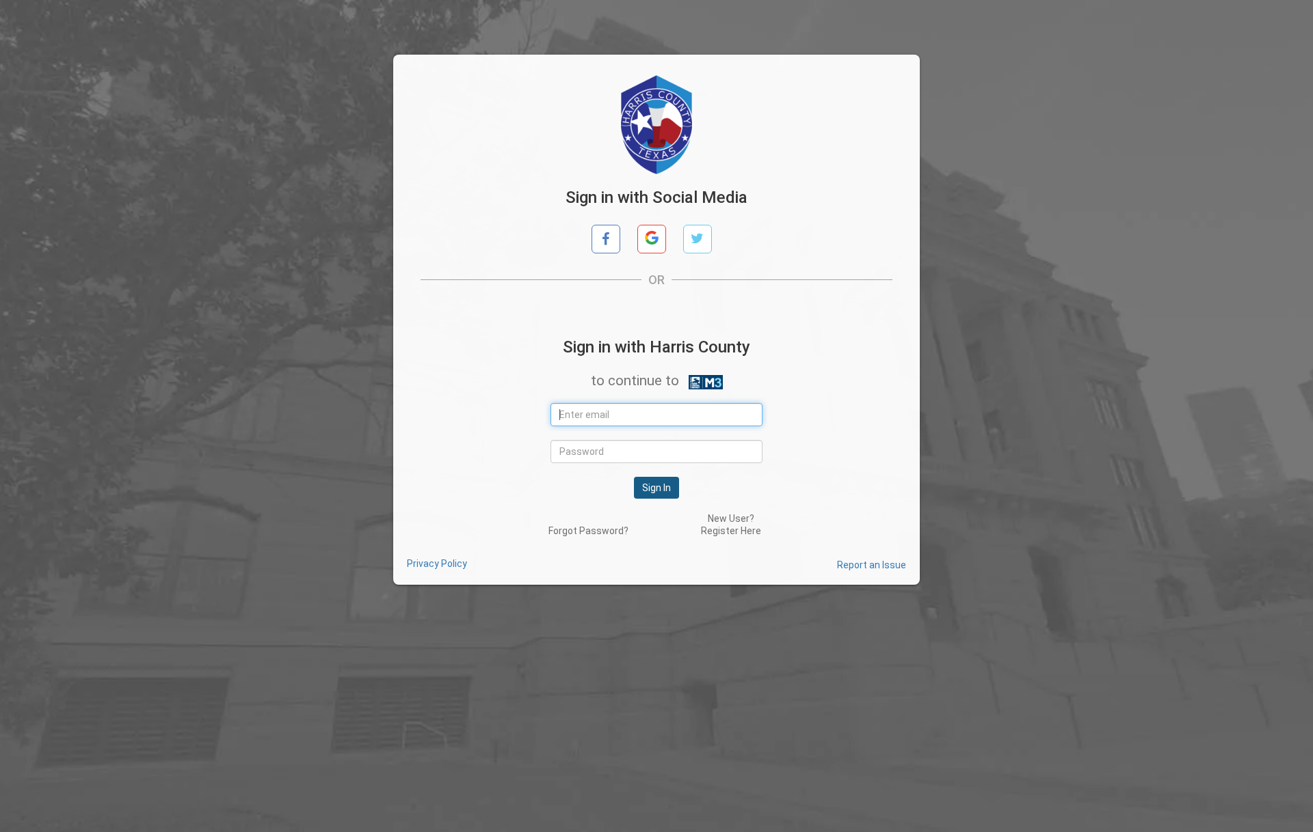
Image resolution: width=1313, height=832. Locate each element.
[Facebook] (606, 239)
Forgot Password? (588, 530)
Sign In (656, 487)
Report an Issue (871, 564)
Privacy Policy (437, 563)
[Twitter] (697, 239)
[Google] (651, 239)
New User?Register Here (731, 524)
